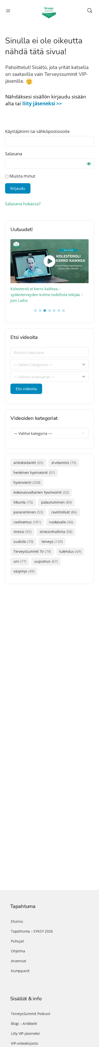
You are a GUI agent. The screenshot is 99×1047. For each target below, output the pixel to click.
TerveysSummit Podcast (30, 1013)
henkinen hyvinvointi (34, 472)
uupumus (45, 561)
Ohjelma (18, 951)
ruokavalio (61, 522)
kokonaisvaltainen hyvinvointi (41, 492)
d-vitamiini (64, 462)
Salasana (13, 154)
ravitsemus (27, 522)
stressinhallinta (56, 531)
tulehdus (70, 551)
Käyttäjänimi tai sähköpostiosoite (37, 131)
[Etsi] (90, 10)
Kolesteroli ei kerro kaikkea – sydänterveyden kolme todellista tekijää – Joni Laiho (46, 294)
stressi (22, 531)
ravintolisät (64, 512)
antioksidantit (28, 462)
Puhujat (17, 941)
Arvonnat (18, 960)
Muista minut (21, 176)
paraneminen (28, 512)
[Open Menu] (8, 10)
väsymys (23, 571)
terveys (52, 541)
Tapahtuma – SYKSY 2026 (32, 931)
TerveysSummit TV (32, 551)
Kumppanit (20, 970)
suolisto (23, 541)
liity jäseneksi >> (42, 103)
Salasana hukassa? (23, 204)
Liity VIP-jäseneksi (25, 1033)
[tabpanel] (49, 271)
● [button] (35, 310)
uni (19, 561)
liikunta (23, 502)
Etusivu (17, 921)
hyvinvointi (26, 482)
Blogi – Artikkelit (24, 1023)
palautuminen (56, 502)
